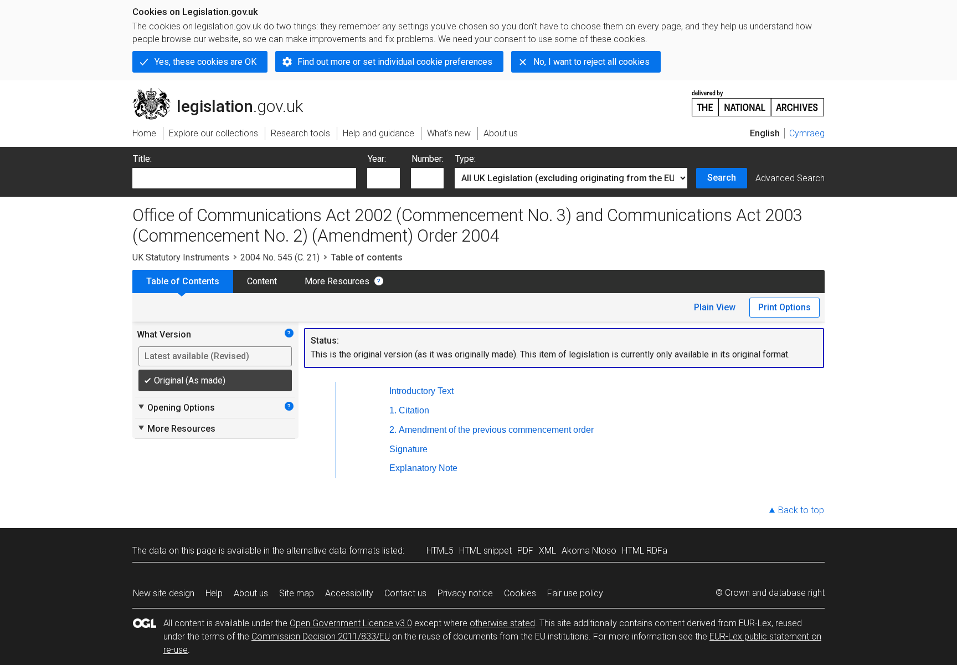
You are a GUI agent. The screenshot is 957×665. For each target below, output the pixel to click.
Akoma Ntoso (589, 550)
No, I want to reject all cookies (591, 62)
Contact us (405, 593)
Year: (377, 159)
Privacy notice (465, 593)
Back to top (801, 510)
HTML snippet (485, 550)
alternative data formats (333, 550)
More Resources (337, 281)
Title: (142, 159)
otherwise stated (502, 623)
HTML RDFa (644, 550)
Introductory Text (421, 391)
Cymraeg (807, 133)
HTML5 (440, 550)
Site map (296, 593)
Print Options (784, 307)
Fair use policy (575, 593)
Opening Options (176, 407)
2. (393, 429)
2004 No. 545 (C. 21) (280, 257)
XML (547, 550)
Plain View (714, 307)
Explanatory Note (423, 468)
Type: (465, 159)
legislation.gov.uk (224, 92)
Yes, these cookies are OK (205, 62)
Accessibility (349, 593)
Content (262, 281)
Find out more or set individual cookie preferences (394, 62)
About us (251, 593)
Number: (427, 159)
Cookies (520, 593)
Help (214, 593)
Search (721, 177)
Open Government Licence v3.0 (351, 623)
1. (393, 410)
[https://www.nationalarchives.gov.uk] (758, 98)
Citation (414, 410)
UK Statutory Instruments (180, 257)
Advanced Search (790, 178)
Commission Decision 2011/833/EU (320, 636)
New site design (163, 593)
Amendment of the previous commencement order (496, 429)
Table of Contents (182, 281)
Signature (408, 449)
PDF (525, 550)
